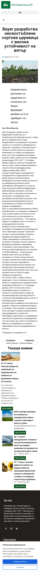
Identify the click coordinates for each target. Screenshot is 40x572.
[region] (20, 556)
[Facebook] (6, 529)
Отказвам (20, 567)
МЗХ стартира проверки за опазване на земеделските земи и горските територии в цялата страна (25, 417)
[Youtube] (17, 529)
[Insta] (11, 529)
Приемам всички (20, 562)
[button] (20, 12)
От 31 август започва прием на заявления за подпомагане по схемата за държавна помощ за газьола (9, 372)
